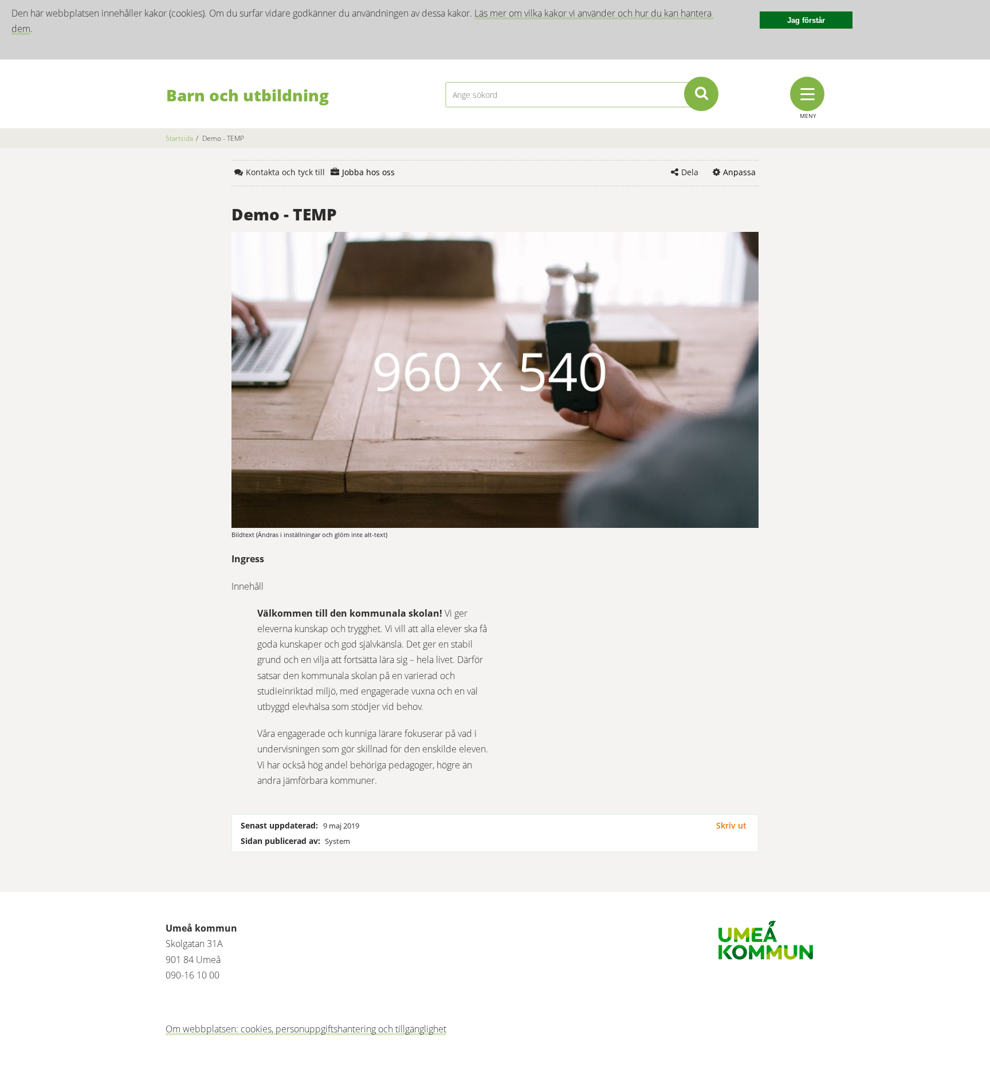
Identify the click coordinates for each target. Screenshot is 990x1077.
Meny (808, 116)
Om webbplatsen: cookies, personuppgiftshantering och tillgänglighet (306, 1029)
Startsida (179, 138)
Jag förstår (806, 20)
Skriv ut (731, 825)
